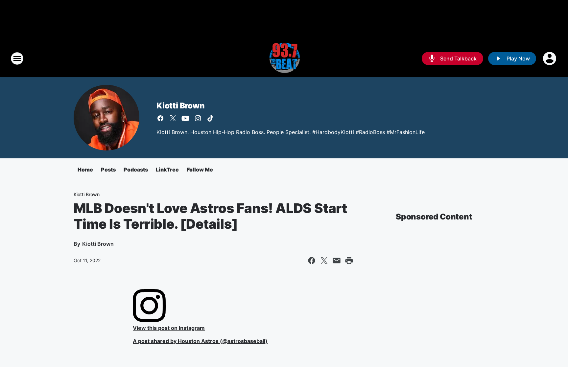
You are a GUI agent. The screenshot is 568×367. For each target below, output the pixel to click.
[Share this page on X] (324, 260)
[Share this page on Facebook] (311, 260)
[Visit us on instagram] (198, 118)
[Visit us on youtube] (185, 118)
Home (85, 169)
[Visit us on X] (173, 118)
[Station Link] (284, 58)
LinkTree (167, 169)
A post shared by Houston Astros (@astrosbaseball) (200, 341)
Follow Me (200, 169)
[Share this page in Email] (336, 260)
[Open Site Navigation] (17, 58)
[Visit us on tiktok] (210, 118)
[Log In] (550, 58)
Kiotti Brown (180, 105)
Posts (108, 169)
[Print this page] (349, 260)
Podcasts (136, 169)
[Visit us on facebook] (160, 118)
